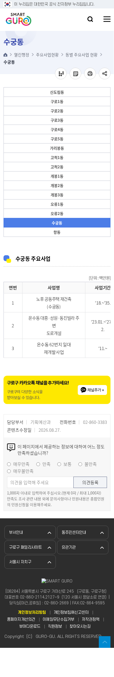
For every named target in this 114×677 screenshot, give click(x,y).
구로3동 (57, 120)
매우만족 (21, 464)
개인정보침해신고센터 (71, 612)
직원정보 (55, 626)
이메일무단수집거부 (58, 619)
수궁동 (57, 222)
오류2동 (57, 213)
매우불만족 (23, 471)
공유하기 (104, 73)
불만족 (90, 464)
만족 (46, 464)
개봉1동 (57, 176)
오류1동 (57, 204)
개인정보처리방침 (32, 612)
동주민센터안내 (74, 532)
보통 (67, 464)
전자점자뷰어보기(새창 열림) (61, 73)
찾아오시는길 (80, 626)
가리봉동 (57, 148)
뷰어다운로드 (29, 626)
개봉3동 (57, 194)
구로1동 (57, 101)
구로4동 (57, 129)
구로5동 (57, 138)
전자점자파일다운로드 (75, 73)
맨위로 (104, 642)
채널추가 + (95, 390)
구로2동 (57, 110)
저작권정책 (90, 619)
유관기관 (69, 547)
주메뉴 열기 (106, 19)
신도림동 (57, 92)
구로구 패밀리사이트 (25, 547)
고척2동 (57, 166)
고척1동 (57, 157)
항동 (57, 232)
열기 (90, 19)
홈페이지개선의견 (21, 619)
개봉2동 (57, 185)
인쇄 (90, 73)
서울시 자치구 (20, 562)
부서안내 (16, 532)
